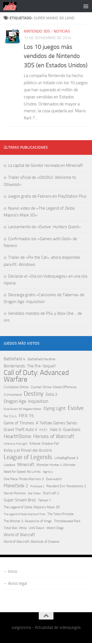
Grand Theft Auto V (20, 429)
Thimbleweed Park (67, 521)
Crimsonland (13, 395)
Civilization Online (16, 387)
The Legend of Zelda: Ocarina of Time (24, 514)
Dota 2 (51, 394)
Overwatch (54, 479)
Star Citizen (34, 493)
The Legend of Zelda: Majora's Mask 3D (32, 507)
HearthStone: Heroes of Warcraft (39, 436)
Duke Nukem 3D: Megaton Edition (22, 409)
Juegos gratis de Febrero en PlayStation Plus (47, 196)
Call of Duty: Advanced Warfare (36, 376)
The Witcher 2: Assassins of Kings (28, 521)
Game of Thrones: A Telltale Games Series (40, 422)
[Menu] (86, 6)
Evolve (76, 408)
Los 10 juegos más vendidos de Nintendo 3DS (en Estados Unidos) (56, 56)
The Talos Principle (60, 514)
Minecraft (25, 464)
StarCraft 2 (51, 493)
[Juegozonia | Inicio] (12, 6)
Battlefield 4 (15, 358)
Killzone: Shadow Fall (44, 443)
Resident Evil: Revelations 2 (66, 486)
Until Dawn (36, 528)
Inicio (12, 571)
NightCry (48, 472)
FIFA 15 (26, 415)
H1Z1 (43, 430)
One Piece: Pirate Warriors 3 (24, 479)
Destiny (33, 393)
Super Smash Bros (20, 499)
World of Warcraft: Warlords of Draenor (32, 542)
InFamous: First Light (15, 443)
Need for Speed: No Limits (22, 472)
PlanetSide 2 (16, 485)
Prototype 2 (37, 486)
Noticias (62, 31)
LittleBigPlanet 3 (66, 458)
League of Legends (28, 457)
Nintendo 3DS (37, 31)
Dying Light (55, 408)
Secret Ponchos (15, 493)
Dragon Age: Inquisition (26, 401)
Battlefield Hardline (41, 359)
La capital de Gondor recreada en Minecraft (45, 165)
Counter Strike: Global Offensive (53, 387)
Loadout (9, 465)
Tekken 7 (44, 500)
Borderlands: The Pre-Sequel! (30, 365)
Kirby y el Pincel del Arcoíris (28, 450)
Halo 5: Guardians (65, 429)
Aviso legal (17, 583)
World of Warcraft (19, 534)
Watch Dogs (55, 528)
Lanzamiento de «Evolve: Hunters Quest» (44, 226)
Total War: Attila (15, 528)
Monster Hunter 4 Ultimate (56, 465)
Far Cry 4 (10, 416)
